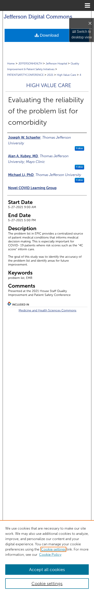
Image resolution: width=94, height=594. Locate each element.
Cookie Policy (50, 554)
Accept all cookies (47, 569)
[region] (47, 557)
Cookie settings (53, 549)
